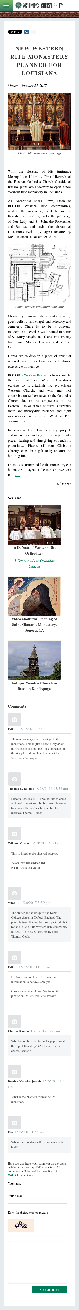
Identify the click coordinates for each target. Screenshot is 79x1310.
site (17, 474)
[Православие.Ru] (39, 5)
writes (12, 211)
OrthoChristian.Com (20, 1175)
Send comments (49, 1289)
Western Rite (33, 374)
